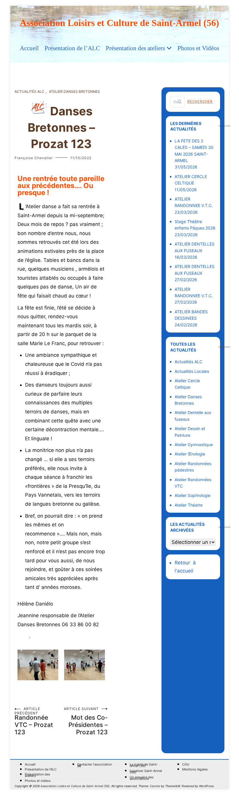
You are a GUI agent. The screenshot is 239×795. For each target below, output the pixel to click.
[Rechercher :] (177, 101)
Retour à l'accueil (186, 566)
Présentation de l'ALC (41, 769)
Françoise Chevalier (34, 158)
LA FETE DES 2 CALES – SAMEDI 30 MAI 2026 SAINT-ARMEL (194, 150)
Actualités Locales (192, 371)
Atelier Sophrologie (192, 495)
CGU (185, 764)
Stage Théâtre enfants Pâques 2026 (195, 224)
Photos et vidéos (38, 781)
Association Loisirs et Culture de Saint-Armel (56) (119, 23)
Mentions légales (195, 769)
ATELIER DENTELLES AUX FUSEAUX (195, 247)
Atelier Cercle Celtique (187, 383)
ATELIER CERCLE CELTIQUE (191, 179)
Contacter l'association (94, 765)
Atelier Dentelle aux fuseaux (193, 415)
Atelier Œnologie (190, 453)
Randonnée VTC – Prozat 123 (34, 721)
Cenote (155, 786)
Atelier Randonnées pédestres (193, 466)
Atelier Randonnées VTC (193, 482)
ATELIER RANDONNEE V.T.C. (194, 202)
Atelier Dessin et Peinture (190, 431)
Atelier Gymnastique (194, 444)
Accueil (29, 48)
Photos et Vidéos (198, 48)
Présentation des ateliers (135, 48)
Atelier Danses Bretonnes (74, 91)
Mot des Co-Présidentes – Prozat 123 (86, 721)
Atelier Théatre (189, 504)
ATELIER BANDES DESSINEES (191, 315)
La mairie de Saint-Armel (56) (144, 765)
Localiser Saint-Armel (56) (146, 771)
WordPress (206, 786)
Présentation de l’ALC (72, 48)
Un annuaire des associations (142, 778)
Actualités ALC (29, 91)
